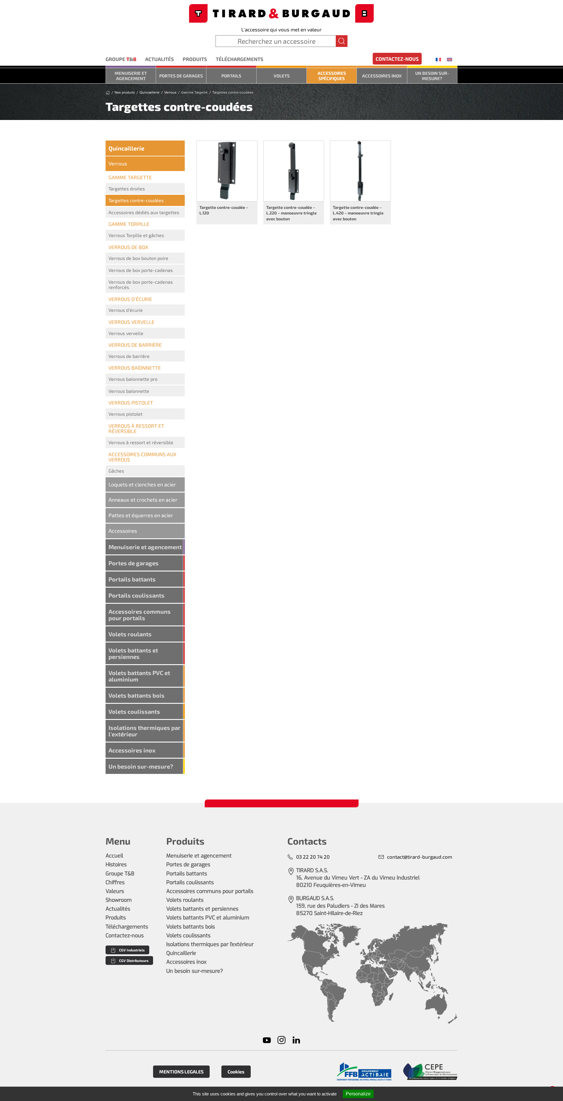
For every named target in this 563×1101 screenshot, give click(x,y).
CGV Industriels (132, 950)
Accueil (114, 855)
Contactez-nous (397, 59)
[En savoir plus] (364, 1071)
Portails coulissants (136, 595)
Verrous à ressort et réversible (140, 442)
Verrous (117, 163)
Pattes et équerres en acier (140, 515)
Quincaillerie (126, 148)
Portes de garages (181, 75)
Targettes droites (126, 188)
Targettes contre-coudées (136, 200)
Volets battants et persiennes (133, 653)
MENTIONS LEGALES (181, 1071)
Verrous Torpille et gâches (136, 235)
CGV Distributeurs (133, 960)
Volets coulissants (134, 711)
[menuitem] (438, 59)
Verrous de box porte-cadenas (140, 270)
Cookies (236, 1071)
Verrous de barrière (129, 356)
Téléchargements (239, 59)
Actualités (159, 59)
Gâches (116, 470)
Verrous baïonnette (128, 391)
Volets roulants (130, 633)
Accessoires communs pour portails (139, 614)
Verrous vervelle (125, 333)
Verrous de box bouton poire (138, 258)
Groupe (121, 59)
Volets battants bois (136, 695)
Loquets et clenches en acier (142, 484)
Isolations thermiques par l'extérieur (144, 731)
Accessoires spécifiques (332, 75)
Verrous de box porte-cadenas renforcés (140, 284)
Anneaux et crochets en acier (142, 499)
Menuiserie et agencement (131, 75)
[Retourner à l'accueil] (281, 13)
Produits (195, 59)
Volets (282, 75)
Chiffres (115, 882)
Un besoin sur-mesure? (432, 75)
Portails (231, 75)
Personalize (358, 1093)
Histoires (116, 864)
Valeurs (115, 891)
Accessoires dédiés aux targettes (143, 212)
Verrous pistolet (125, 414)
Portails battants (132, 579)
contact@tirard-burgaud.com (419, 857)
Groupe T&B (120, 873)
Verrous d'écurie (125, 310)
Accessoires (122, 530)
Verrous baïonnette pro (132, 379)
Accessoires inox (382, 75)
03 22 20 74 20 (313, 857)
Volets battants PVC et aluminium (139, 676)
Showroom (119, 900)
